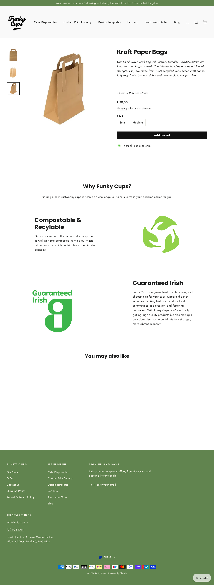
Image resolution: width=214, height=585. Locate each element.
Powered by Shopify (117, 573)
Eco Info (132, 22)
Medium (138, 122)
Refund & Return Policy (20, 497)
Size (120, 116)
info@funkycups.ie (17, 522)
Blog (177, 22)
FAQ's (10, 478)
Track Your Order (156, 22)
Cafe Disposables (45, 22)
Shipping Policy (16, 491)
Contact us (13, 485)
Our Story (12, 472)
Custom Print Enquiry (77, 22)
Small (123, 122)
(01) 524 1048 (15, 530)
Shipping (122, 108)
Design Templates (109, 22)
